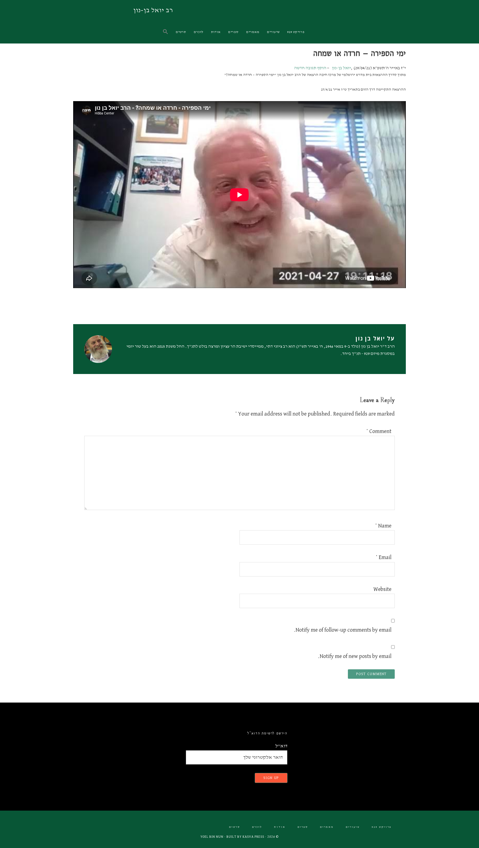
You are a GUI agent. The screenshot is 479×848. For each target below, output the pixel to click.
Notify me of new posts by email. (354, 656)
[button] (165, 32)
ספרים (302, 827)
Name (383, 526)
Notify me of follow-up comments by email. (342, 630)
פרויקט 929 (381, 827)
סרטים (234, 827)
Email (383, 557)
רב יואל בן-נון (153, 10)
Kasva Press (253, 837)
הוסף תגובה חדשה (310, 68)
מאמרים (327, 827)
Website (382, 589)
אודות (280, 827)
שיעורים (353, 827)
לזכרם (257, 827)
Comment (378, 431)
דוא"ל (281, 746)
